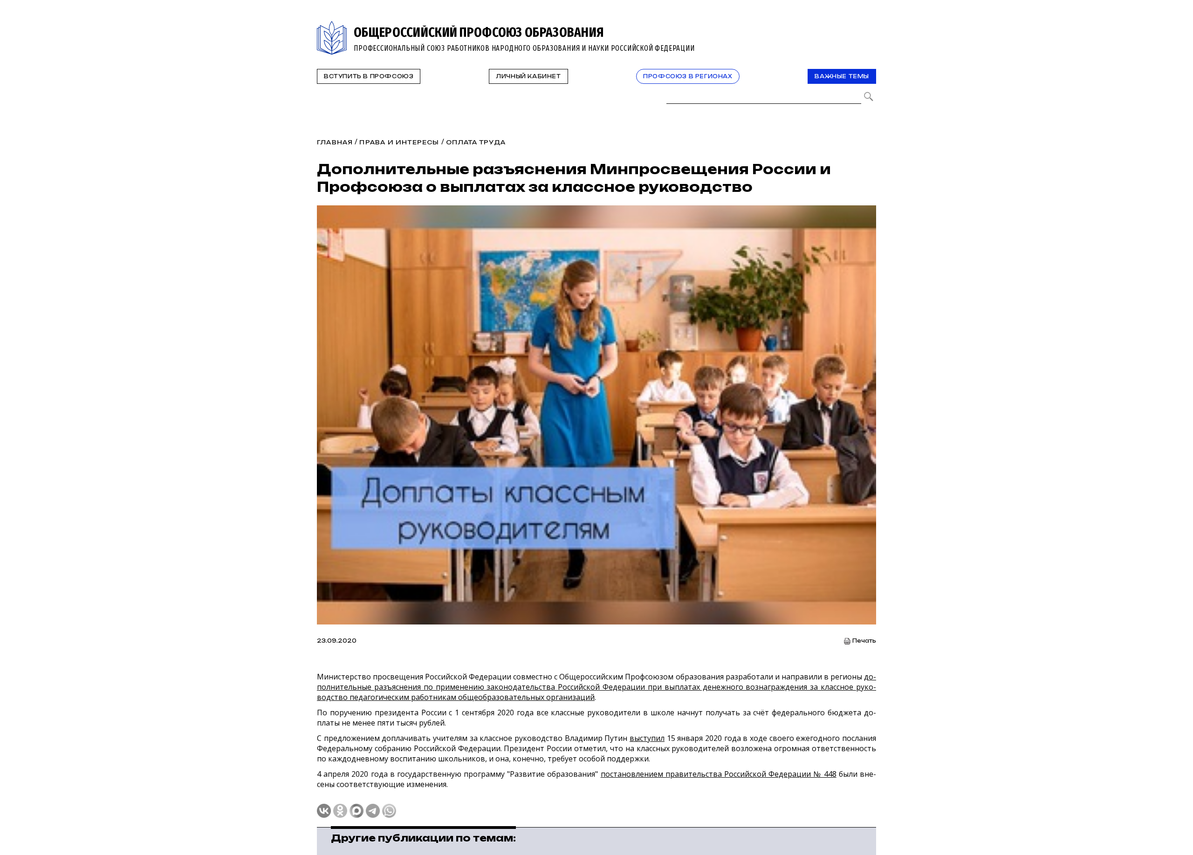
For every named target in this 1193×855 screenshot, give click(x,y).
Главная (335, 142)
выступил (647, 738)
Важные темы (842, 76)
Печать (864, 641)
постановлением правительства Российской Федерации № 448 (718, 774)
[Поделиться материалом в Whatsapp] (389, 811)
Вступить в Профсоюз (368, 76)
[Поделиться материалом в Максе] (356, 811)
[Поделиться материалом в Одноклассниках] (340, 811)
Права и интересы (399, 142)
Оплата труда (476, 142)
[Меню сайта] (868, 26)
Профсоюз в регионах (687, 76)
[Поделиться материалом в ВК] (324, 811)
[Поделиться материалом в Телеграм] (373, 811)
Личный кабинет (528, 76)
